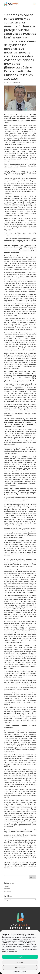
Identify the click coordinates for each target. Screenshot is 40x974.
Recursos (7, 891)
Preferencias (20, 967)
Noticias (17, 82)
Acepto (20, 957)
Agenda (6, 886)
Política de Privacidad (20, 971)
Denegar (20, 962)
